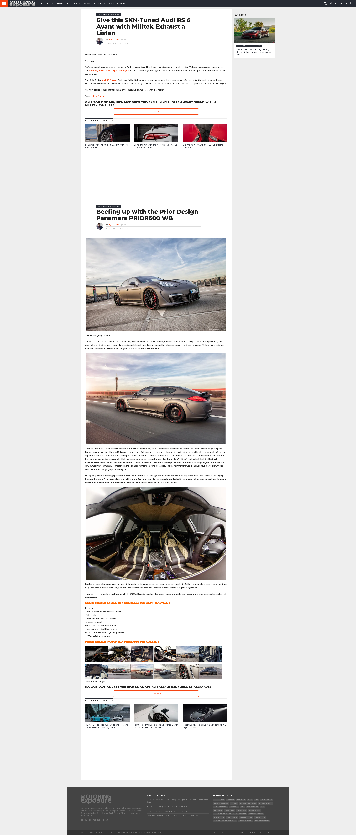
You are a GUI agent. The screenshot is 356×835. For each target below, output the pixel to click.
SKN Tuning (98, 96)
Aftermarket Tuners (66, 3)
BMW (250, 800)
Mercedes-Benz (221, 803)
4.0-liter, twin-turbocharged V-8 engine (109, 70)
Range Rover (254, 810)
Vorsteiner (241, 814)
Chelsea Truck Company (225, 821)
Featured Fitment (248, 803)
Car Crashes (252, 807)
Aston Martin (220, 814)
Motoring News (94, 3)
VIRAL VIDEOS (117, 3)
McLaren (218, 810)
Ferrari (234, 803)
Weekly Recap (246, 817)
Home (214, 833)
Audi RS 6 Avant (110, 80)
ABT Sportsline (262, 821)
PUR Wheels (259, 817)
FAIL (242, 807)
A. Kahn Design (220, 807)
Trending (241, 800)
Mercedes (234, 807)
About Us (223, 833)
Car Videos (219, 800)
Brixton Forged (256, 814)
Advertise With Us (239, 833)
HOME (44, 3)
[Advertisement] (156, 172)
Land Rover (232, 817)
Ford (231, 814)
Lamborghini (266, 800)
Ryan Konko (114, 39)
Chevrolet (241, 810)
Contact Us (270, 833)
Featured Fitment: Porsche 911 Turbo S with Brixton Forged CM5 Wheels (156, 726)
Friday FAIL (229, 810)
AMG (262, 807)
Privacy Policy (256, 833)
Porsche (230, 800)
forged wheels (265, 803)
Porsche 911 (219, 817)
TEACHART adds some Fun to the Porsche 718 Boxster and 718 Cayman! (106, 726)
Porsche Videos (245, 821)
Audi (256, 800)
